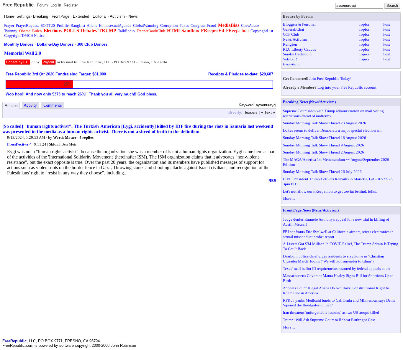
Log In (55, 5)
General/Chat (293, 29)
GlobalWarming (145, 25)
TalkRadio (126, 31)
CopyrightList (261, 31)
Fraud (211, 25)
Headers (250, 112)
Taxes (184, 25)
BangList (78, 25)
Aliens (92, 25)
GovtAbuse (250, 25)
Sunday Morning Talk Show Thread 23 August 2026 (324, 123)
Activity (30, 105)
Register (71, 5)
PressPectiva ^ (19, 144)
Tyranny (10, 31)
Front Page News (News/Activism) (311, 210)
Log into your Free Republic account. (347, 87)
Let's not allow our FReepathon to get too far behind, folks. (330, 191)
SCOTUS (48, 25)
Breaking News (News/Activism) (309, 102)
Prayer (9, 25)
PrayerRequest (27, 25)
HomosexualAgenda (115, 25)
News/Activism (295, 39)
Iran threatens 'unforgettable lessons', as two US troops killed (331, 312)
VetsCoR (290, 59)
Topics (364, 24)
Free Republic (18, 4)
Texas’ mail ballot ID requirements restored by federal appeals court (336, 268)
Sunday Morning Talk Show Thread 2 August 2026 (323, 152)
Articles (11, 105)
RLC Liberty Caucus (299, 49)
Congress (198, 25)
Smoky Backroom (297, 54)
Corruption (169, 25)
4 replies (86, 137)
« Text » (268, 112)
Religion (290, 44)
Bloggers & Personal (299, 24)
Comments (52, 105)
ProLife (63, 25)
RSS (272, 181)
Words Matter (65, 137)
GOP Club (291, 34)
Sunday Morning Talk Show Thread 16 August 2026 (324, 138)
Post (386, 24)
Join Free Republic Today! (330, 78)
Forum (42, 5)
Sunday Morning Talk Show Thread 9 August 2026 (323, 145)
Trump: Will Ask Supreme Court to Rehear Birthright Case (329, 320)
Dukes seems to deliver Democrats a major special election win (333, 130)
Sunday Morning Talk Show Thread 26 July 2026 (322, 171)
